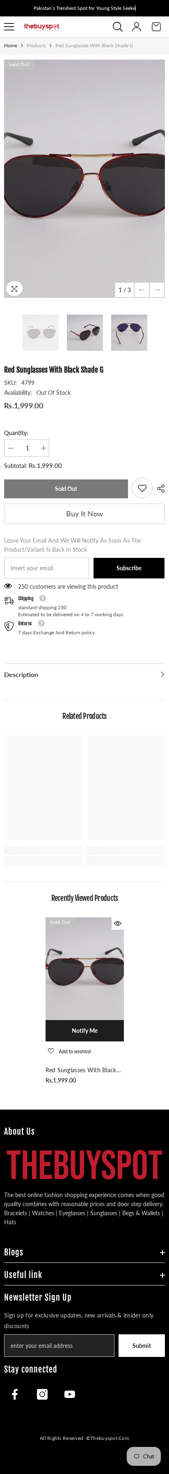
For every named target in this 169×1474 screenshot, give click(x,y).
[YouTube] (69, 1394)
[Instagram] (42, 1394)
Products (36, 45)
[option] (84, 179)
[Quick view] (118, 923)
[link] (142, 488)
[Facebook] (14, 1394)
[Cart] (156, 26)
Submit (141, 1345)
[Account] (136, 26)
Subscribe (129, 567)
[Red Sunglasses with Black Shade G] (85, 968)
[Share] (159, 488)
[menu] (9, 27)
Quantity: (16, 432)
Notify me (85, 1030)
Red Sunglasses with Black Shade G (81, 1070)
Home (10, 45)
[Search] (118, 27)
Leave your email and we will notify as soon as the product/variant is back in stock (72, 545)
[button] (142, 290)
